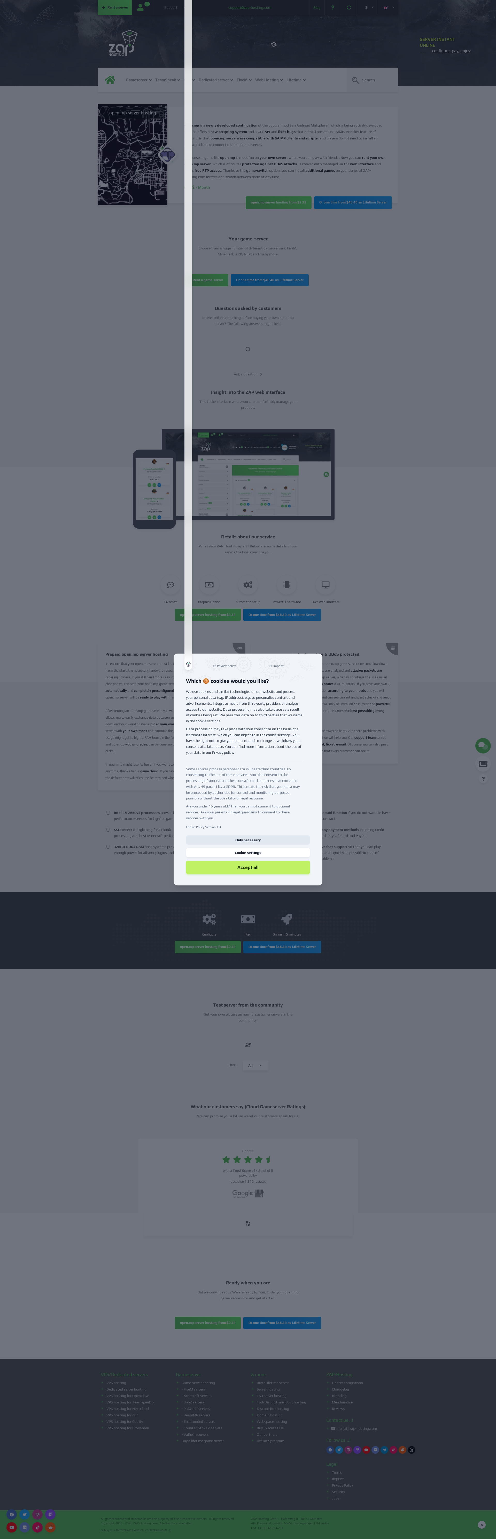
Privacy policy (222, 752)
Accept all (248, 867)
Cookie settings (248, 853)
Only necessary (248, 840)
